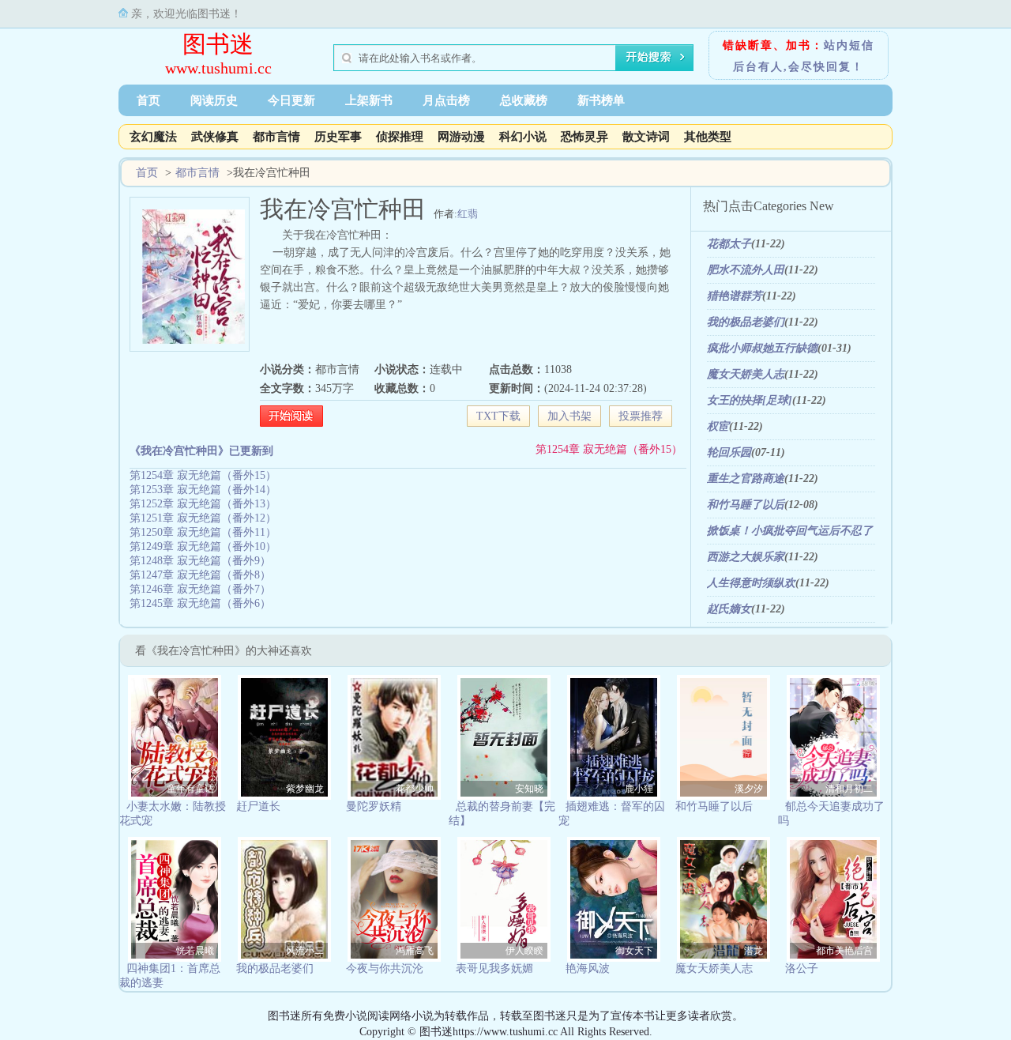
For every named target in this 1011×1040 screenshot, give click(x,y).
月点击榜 (446, 100)
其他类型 (707, 136)
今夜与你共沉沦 (384, 968)
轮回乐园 (729, 452)
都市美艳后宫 (844, 950)
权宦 (718, 426)
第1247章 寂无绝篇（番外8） (200, 575)
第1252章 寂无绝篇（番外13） (203, 504)
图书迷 (218, 44)
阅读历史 (214, 100)
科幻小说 (523, 136)
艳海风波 (588, 968)
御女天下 (634, 950)
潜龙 (753, 950)
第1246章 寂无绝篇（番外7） (200, 589)
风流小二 (305, 950)
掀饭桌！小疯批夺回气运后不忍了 (790, 531)
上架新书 (369, 100)
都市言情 (276, 136)
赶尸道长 (258, 806)
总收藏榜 (523, 100)
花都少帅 (415, 788)
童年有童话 (190, 788)
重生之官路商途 (745, 478)
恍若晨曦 (195, 950)
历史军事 (338, 136)
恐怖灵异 (584, 136)
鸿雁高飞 (415, 950)
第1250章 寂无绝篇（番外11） (203, 532)
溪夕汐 (749, 788)
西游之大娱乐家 (745, 557)
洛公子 (801, 968)
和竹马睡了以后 (745, 505)
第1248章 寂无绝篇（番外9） (200, 561)
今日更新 (291, 100)
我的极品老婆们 (745, 322)
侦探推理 (399, 136)
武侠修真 (215, 136)
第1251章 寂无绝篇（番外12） (203, 518)
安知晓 (529, 788)
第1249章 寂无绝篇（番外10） (203, 546)
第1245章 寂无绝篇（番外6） (200, 603)
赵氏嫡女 (729, 609)
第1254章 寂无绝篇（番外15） (609, 449)
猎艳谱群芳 (734, 296)
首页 (148, 100)
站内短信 (849, 45)
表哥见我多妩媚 (494, 968)
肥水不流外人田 (745, 270)
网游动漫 (461, 136)
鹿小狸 (639, 788)
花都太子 (729, 244)
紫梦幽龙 (305, 788)
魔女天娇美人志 (745, 374)
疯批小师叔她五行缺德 (762, 348)
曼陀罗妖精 (373, 806)
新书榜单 (601, 100)
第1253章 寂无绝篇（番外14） (203, 490)
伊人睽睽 (524, 950)
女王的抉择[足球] (749, 400)
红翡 (467, 214)
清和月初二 (849, 788)
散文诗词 (646, 136)
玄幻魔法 (153, 136)
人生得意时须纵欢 (751, 583)
